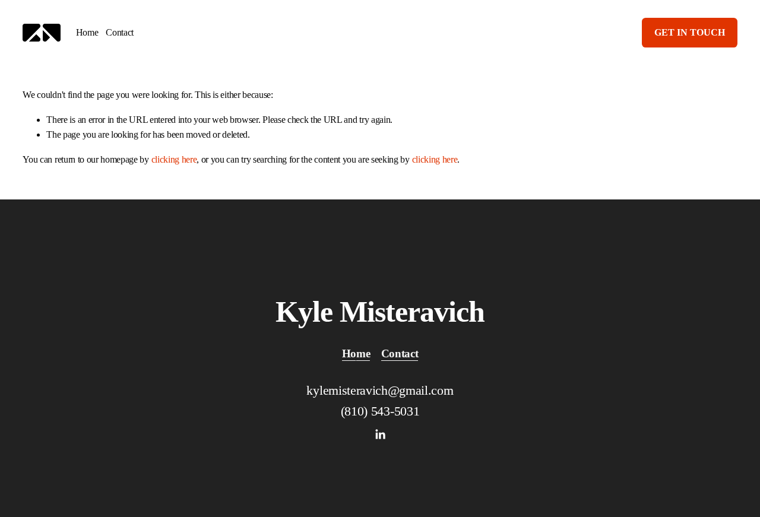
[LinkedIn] (380, 434)
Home (87, 32)
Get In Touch (689, 32)
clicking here (174, 159)
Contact (120, 32)
